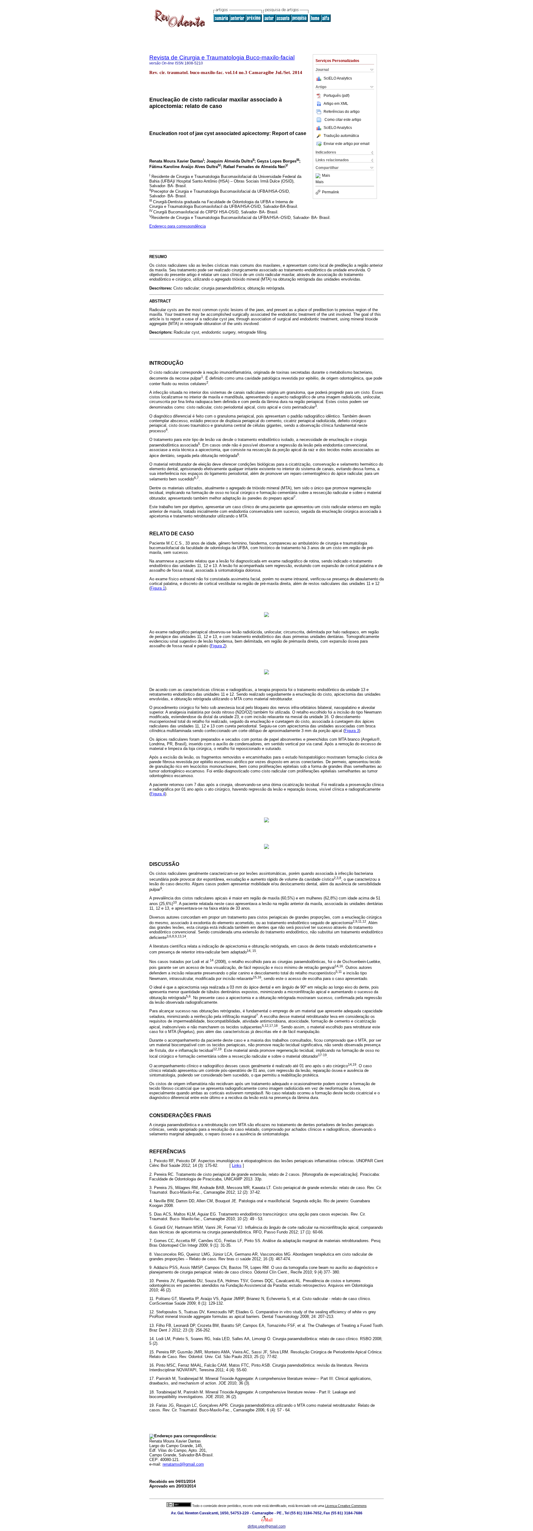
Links (237, 1165)
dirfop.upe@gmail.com (267, 1526)
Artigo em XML (336, 103)
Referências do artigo (342, 111)
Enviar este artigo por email (347, 144)
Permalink (330, 192)
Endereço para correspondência (177, 226)
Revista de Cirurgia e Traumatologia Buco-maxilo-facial (222, 57)
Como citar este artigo (342, 119)
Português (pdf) (336, 95)
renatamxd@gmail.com (183, 1464)
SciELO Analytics (338, 78)
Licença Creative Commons (346, 1506)
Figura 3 (352, 730)
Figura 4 (158, 794)
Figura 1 (158, 588)
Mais (326, 176)
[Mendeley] (319, 176)
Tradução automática (341, 136)
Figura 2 (218, 646)
